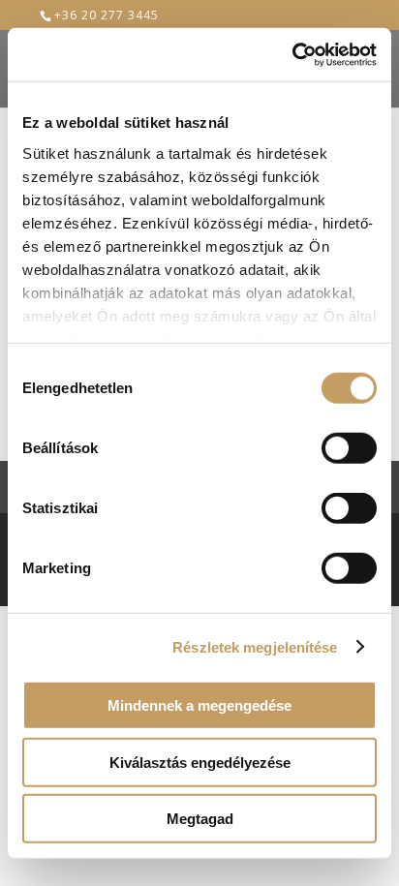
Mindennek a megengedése (199, 705)
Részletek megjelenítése (254, 646)
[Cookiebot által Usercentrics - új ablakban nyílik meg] (292, 54)
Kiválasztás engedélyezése (200, 761)
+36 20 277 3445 (106, 15)
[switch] (349, 448)
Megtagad (200, 818)
